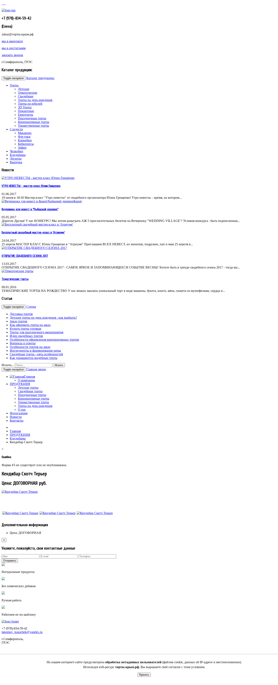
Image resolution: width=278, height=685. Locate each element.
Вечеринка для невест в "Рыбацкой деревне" (30, 209)
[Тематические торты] (17, 271)
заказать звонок (12, 55)
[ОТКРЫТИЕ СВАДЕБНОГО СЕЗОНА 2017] (34, 248)
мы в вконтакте (12, 41)
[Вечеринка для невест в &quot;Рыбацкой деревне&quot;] (42, 201)
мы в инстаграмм (14, 48)
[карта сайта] (4, 3)
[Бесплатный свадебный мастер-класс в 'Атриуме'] (37, 224)
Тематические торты (15, 279)
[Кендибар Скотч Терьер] (20, 513)
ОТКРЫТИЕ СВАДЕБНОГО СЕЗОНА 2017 (25, 256)
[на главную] (2, 3)
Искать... (8, 365)
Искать (59, 365)
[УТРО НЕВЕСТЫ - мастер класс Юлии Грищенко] (38, 178)
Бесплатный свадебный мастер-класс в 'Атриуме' (33, 232)
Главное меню (36, 369)
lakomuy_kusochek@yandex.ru (22, 632)
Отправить (9, 560)
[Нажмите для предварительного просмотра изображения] (20, 491)
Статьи (31, 306)
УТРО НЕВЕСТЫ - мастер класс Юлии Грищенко (31, 186)
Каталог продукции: (40, 78)
